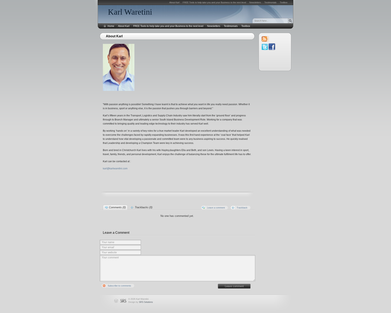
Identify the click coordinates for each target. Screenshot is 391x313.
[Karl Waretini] (272, 49)
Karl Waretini (130, 12)
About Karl (174, 2)
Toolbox (284, 2)
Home (111, 26)
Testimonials (270, 2)
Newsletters (255, 2)
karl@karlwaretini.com (115, 168)
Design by (140, 302)
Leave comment (234, 286)
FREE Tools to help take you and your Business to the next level (214, 2)
